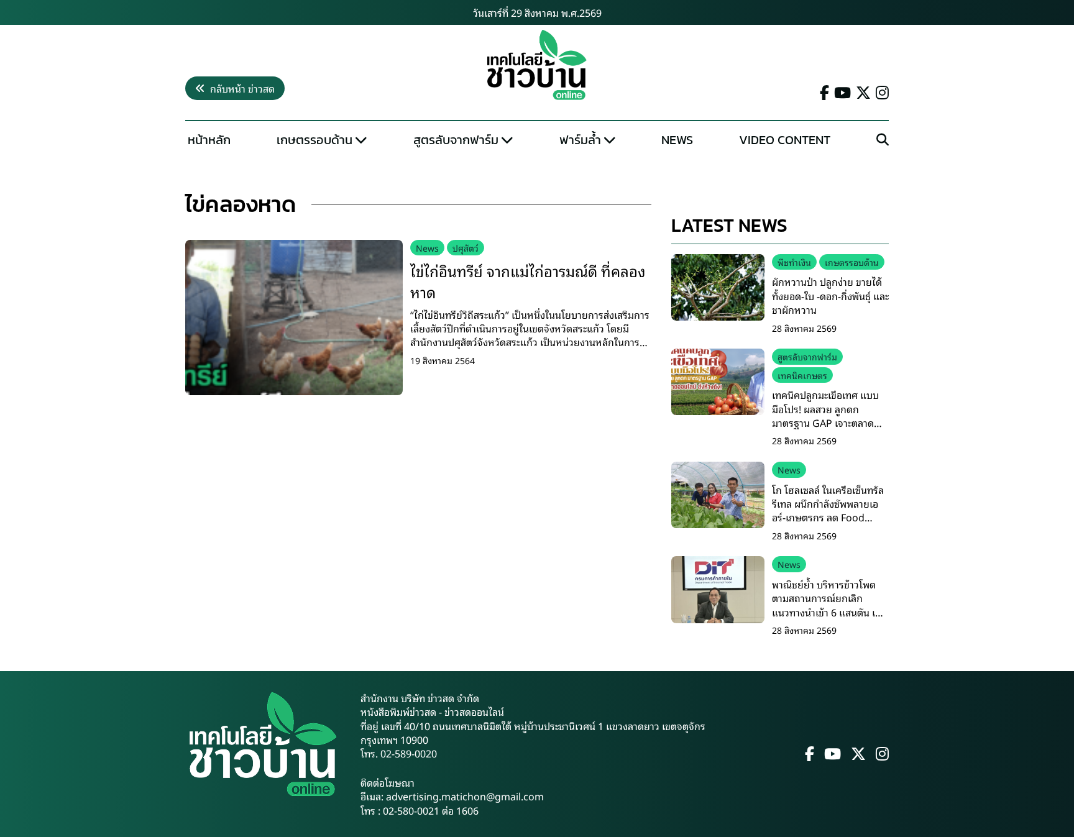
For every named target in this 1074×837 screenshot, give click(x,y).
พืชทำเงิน (794, 262)
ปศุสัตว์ (465, 247)
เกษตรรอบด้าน (314, 139)
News (677, 139)
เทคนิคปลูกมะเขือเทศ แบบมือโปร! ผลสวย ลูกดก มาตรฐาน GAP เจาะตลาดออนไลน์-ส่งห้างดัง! (825, 415)
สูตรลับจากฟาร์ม (455, 139)
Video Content (784, 139)
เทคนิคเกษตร (802, 375)
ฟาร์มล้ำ (580, 139)
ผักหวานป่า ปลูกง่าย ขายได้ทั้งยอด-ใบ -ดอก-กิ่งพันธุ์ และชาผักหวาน (830, 295)
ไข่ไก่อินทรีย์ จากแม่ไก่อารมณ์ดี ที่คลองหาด (527, 280)
